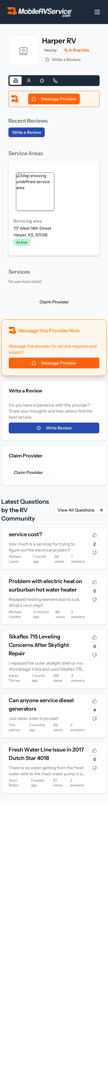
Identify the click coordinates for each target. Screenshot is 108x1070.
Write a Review (66, 59)
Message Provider (58, 99)
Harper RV (59, 40)
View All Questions (76, 510)
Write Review (59, 428)
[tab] (16, 80)
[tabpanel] (54, 189)
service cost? (25, 534)
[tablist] (54, 80)
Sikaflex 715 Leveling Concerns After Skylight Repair (39, 645)
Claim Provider (54, 302)
